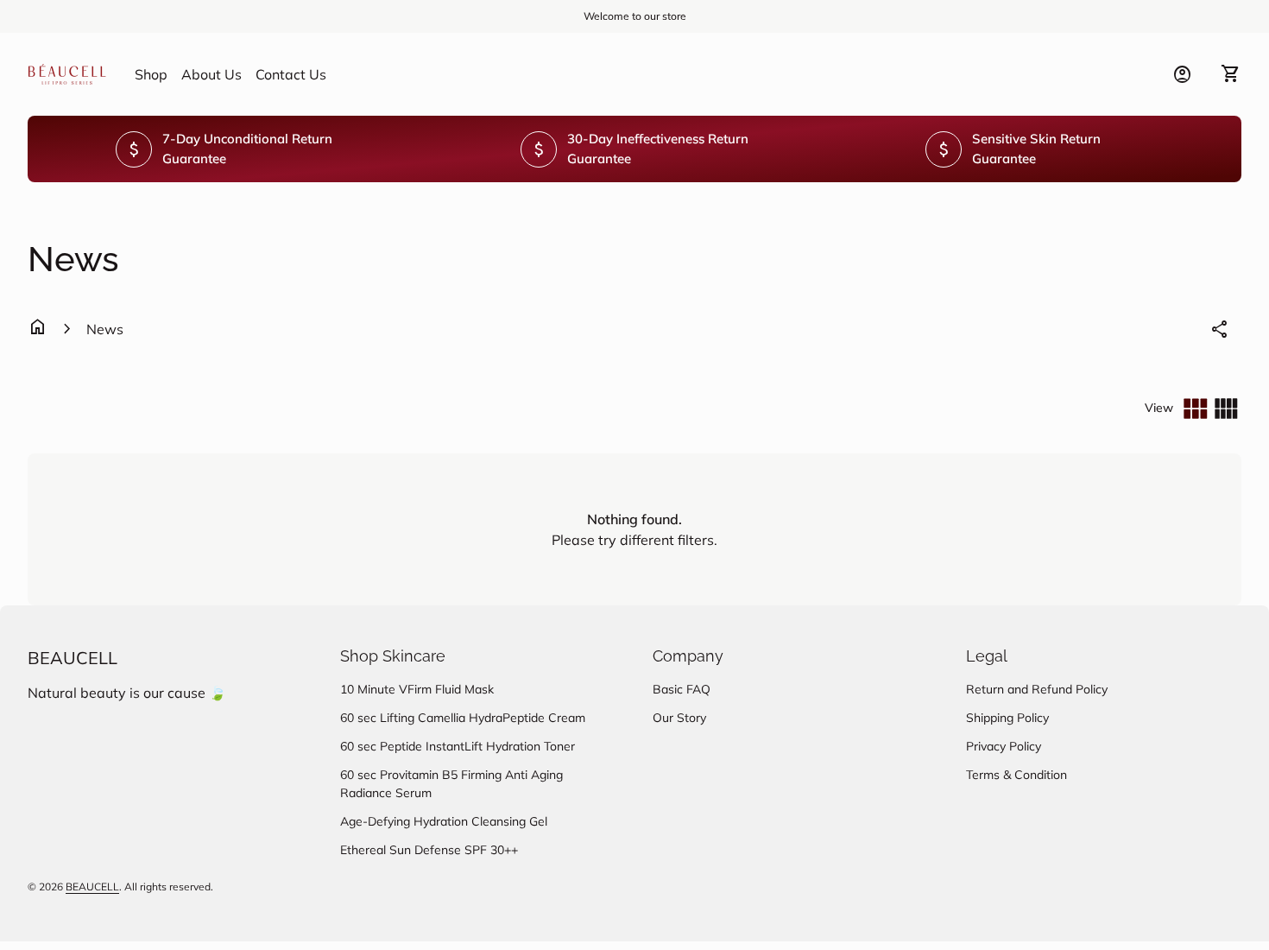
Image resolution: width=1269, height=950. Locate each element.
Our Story (679, 717)
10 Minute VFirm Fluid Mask (417, 689)
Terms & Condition (1016, 774)
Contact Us (291, 74)
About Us (211, 74)
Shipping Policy (1007, 717)
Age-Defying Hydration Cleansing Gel (443, 821)
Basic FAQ (681, 689)
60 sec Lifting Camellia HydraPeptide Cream (462, 717)
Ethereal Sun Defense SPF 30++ (429, 850)
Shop (151, 74)
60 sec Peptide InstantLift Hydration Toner (457, 746)
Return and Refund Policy (1037, 689)
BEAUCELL (72, 657)
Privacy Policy (1003, 746)
